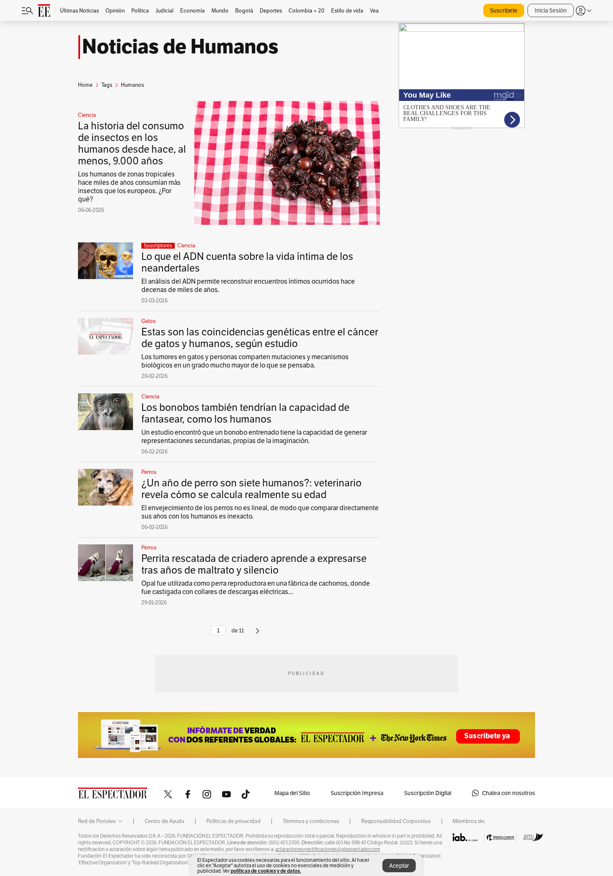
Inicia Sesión (551, 10)
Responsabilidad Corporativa (396, 821)
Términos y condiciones (311, 821)
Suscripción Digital (427, 793)
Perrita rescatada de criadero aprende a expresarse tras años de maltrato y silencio (254, 564)
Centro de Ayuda (164, 821)
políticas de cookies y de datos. (266, 871)
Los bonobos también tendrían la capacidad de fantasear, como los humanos (245, 413)
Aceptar (399, 865)
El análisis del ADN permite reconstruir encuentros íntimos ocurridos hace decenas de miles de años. (248, 285)
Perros (148, 472)
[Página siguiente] (257, 634)
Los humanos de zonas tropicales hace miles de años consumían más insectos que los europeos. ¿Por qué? (129, 187)
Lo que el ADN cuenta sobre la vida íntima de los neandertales (247, 262)
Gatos (148, 321)
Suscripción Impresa (357, 793)
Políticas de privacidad (233, 821)
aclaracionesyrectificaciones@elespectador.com (327, 849)
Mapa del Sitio (292, 793)
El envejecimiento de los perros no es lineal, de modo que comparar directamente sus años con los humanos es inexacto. (260, 512)
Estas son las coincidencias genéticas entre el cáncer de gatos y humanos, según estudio (259, 337)
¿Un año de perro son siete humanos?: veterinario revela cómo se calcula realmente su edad (251, 488)
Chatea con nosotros (508, 793)
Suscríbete (504, 10)
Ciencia (87, 115)
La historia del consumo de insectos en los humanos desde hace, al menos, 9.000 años (132, 143)
